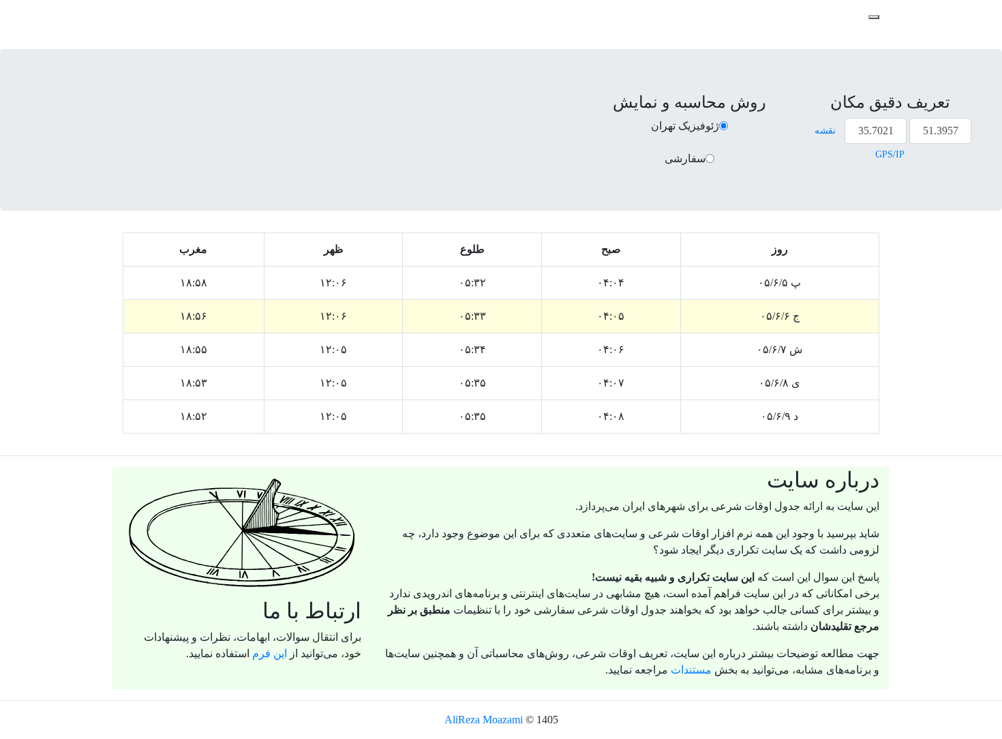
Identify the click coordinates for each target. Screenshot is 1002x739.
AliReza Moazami (483, 719)
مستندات (691, 670)
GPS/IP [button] (890, 154)
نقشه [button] (825, 130)
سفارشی (685, 158)
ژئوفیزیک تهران (685, 126)
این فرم (269, 653)
